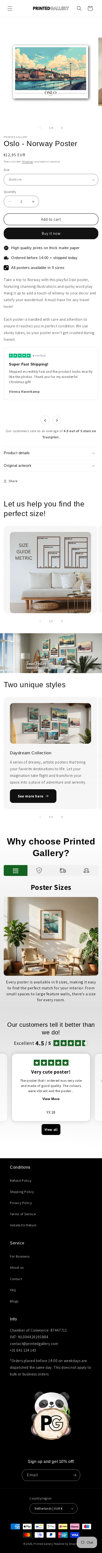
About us (17, 1267)
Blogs (14, 1301)
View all (51, 1129)
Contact (16, 1279)
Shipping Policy (22, 1191)
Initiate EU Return (23, 1225)
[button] (9, 8)
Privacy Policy (21, 1203)
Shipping (27, 161)
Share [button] (13, 481)
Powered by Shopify (66, 1544)
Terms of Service (23, 1214)
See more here (31, 796)
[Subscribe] (74, 1475)
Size (6, 170)
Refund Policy (20, 1180)
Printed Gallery (43, 1544)
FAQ (13, 1290)
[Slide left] (40, 127)
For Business (19, 1256)
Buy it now (51, 233)
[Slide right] (61, 127)
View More (51, 1099)
